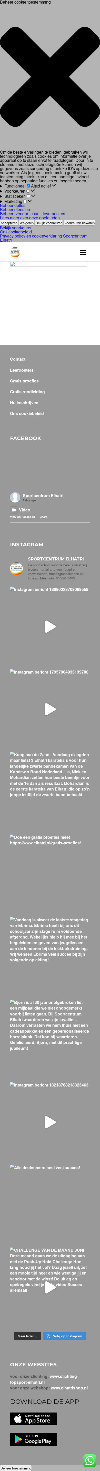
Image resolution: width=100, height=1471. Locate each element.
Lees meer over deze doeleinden (30, 218)
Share (43, 517)
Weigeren (26, 222)
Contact (17, 359)
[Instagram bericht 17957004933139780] (50, 709)
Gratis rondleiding (27, 391)
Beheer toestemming (16, 1468)
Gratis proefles (24, 381)
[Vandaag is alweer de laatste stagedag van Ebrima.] (50, 957)
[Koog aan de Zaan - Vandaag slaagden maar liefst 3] (50, 792)
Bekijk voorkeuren (49, 222)
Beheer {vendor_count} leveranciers (32, 213)
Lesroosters (22, 370)
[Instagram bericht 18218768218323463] (50, 1122)
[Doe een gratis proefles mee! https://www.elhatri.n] (50, 874)
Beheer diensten (15, 209)
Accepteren (9, 222)
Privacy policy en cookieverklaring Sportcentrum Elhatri (43, 238)
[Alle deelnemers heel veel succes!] (50, 1205)
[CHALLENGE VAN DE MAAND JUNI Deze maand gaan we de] (50, 1287)
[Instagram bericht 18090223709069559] (50, 627)
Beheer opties (12, 205)
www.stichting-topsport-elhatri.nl (44, 1379)
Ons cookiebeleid (16, 232)
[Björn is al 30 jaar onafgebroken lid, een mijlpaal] (50, 1040)
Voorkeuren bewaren (79, 222)
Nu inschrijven (24, 403)
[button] (50, 77)
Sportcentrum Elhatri (43, 495)
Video (24, 510)
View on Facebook (22, 517)
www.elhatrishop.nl (69, 1388)
